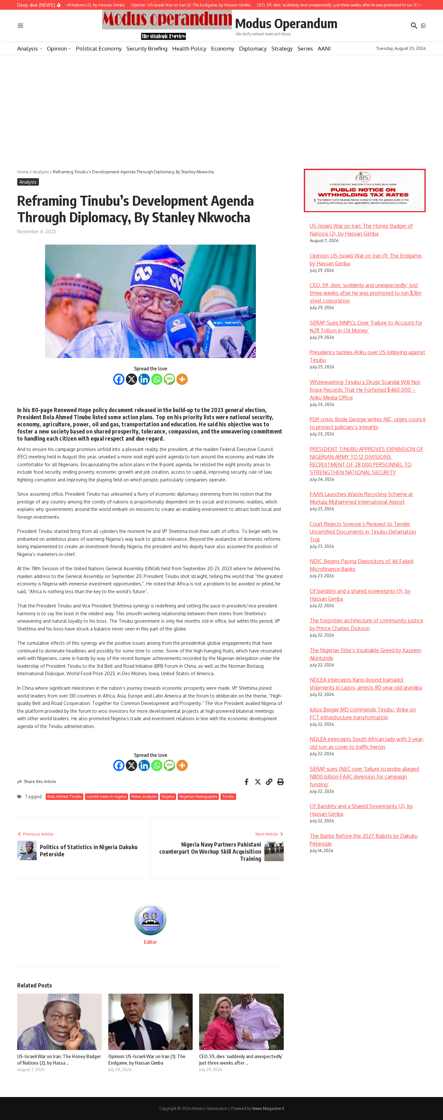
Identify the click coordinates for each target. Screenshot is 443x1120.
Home (23, 171)
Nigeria (168, 796)
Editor (150, 942)
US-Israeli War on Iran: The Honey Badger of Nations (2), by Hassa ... (59, 1059)
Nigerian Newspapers (198, 796)
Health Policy (189, 48)
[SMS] (169, 379)
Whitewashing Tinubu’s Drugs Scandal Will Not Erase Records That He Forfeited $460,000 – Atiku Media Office (365, 390)
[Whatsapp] (156, 379)
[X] (131, 379)
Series (305, 48)
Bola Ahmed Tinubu (64, 796)
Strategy (282, 48)
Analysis (27, 48)
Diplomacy (253, 48)
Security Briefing (146, 48)
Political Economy (99, 48)
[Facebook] (119, 379)
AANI (324, 48)
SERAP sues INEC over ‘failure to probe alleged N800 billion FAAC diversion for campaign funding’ (364, 777)
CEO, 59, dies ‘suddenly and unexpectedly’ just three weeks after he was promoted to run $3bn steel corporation (366, 293)
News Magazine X (268, 1108)
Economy (222, 48)
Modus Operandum (286, 23)
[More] (182, 379)
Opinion (57, 48)
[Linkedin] (144, 379)
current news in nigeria (106, 796)
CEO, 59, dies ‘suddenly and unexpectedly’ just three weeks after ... (241, 1059)
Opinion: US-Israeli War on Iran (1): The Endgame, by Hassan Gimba (147, 1059)
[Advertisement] (221, 104)
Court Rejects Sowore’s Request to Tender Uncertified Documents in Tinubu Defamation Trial (363, 532)
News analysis (144, 796)
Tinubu (228, 796)
